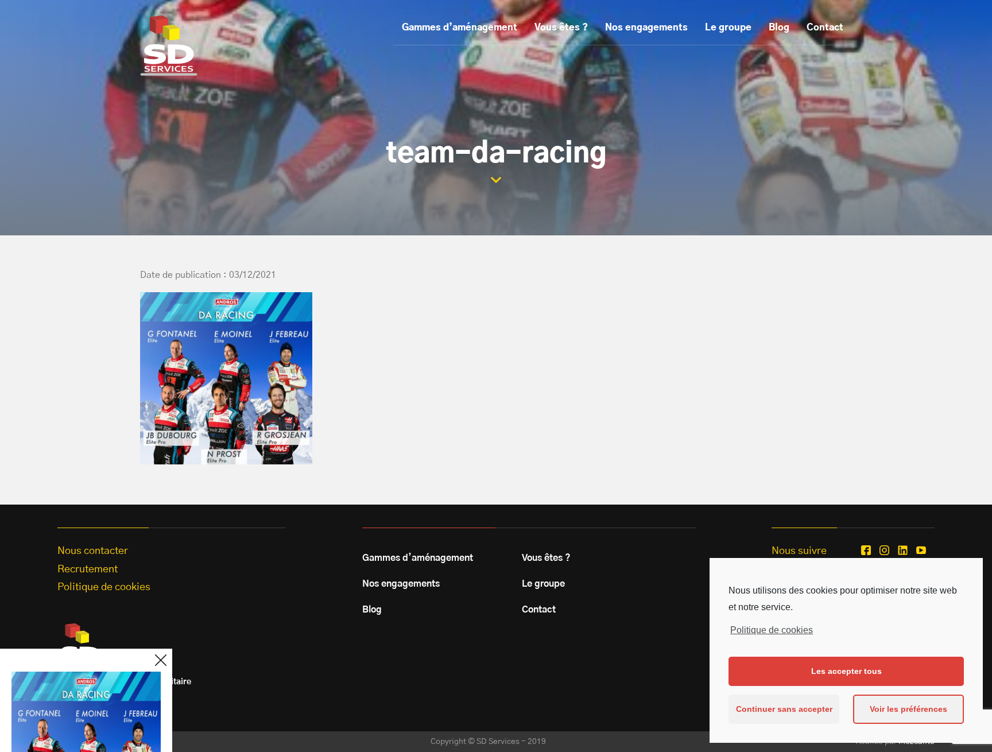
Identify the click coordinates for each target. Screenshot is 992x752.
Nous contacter (92, 551)
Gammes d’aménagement (459, 27)
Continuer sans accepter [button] (784, 709)
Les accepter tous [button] (846, 671)
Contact (825, 27)
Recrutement (87, 569)
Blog (779, 27)
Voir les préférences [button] (908, 709)
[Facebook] (866, 550)
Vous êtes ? (561, 27)
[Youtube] (921, 550)
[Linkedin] (903, 550)
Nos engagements (646, 27)
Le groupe (728, 27)
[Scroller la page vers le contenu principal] (496, 180)
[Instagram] (884, 550)
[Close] (160, 660)
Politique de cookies (771, 630)
